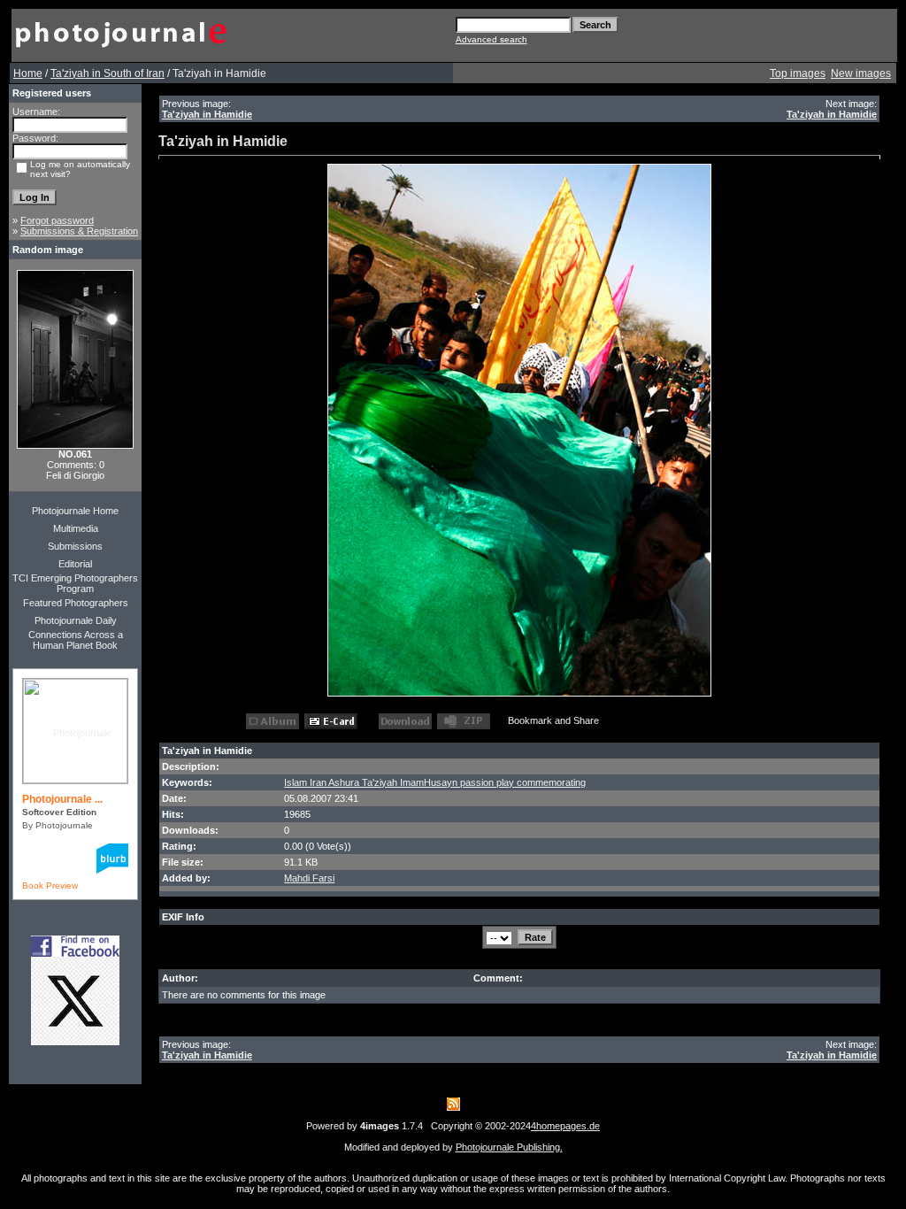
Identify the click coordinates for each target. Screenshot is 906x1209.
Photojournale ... (62, 799)
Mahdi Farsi (309, 878)
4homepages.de (565, 1125)
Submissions (75, 546)
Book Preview (50, 885)
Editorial (75, 563)
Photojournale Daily (76, 620)
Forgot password (57, 220)
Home (27, 73)
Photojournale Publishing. (509, 1147)
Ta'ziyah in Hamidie (207, 114)
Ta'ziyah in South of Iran (107, 73)
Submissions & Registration (79, 231)
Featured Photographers (75, 602)
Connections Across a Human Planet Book (75, 640)
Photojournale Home (75, 510)
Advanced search (491, 39)
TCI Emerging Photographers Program (75, 583)
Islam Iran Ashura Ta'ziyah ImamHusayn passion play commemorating (435, 782)
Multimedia (75, 528)
